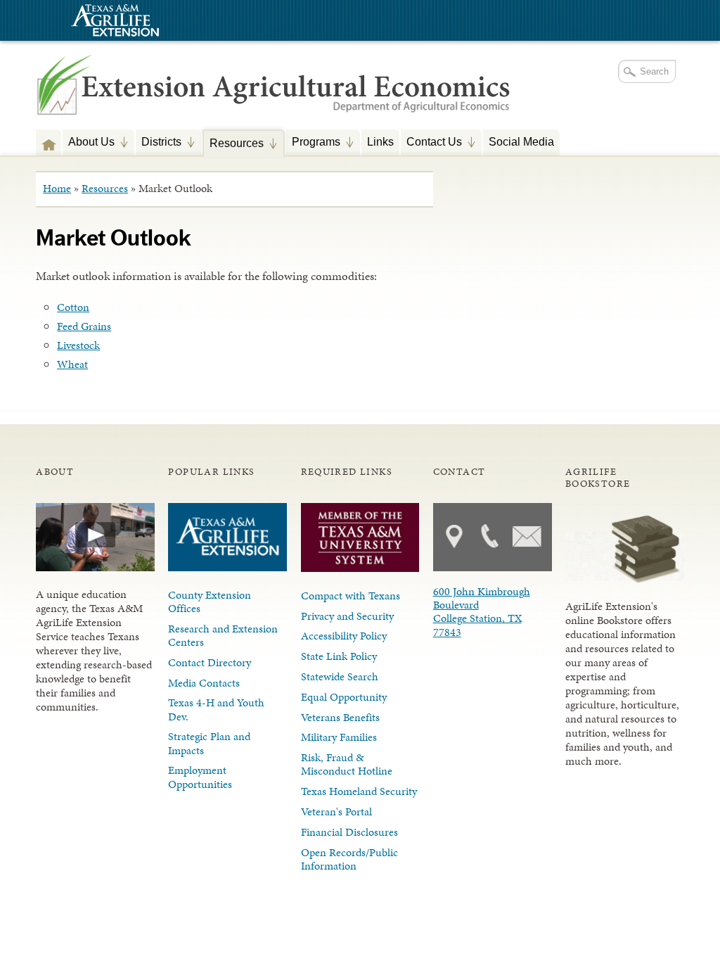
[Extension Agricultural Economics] (274, 99)
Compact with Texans (350, 595)
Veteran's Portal (336, 811)
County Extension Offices (209, 601)
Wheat (72, 364)
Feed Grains (84, 326)
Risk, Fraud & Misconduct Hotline (346, 764)
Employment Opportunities (200, 776)
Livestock (78, 345)
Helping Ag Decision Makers (48, 141)
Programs (313, 143)
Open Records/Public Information (349, 859)
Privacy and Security (347, 616)
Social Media (521, 141)
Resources (234, 144)
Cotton (73, 307)
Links (380, 141)
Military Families (339, 737)
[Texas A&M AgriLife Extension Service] (113, 22)
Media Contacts (204, 683)
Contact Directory (209, 662)
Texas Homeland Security (359, 791)
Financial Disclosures (349, 832)
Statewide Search (339, 676)
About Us (89, 143)
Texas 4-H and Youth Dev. (216, 709)
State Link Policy (339, 656)
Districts (158, 143)
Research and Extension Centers (223, 635)
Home (57, 188)
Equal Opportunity (344, 697)
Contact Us (431, 143)
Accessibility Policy (344, 636)
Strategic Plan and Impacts (209, 743)
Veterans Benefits (340, 717)
